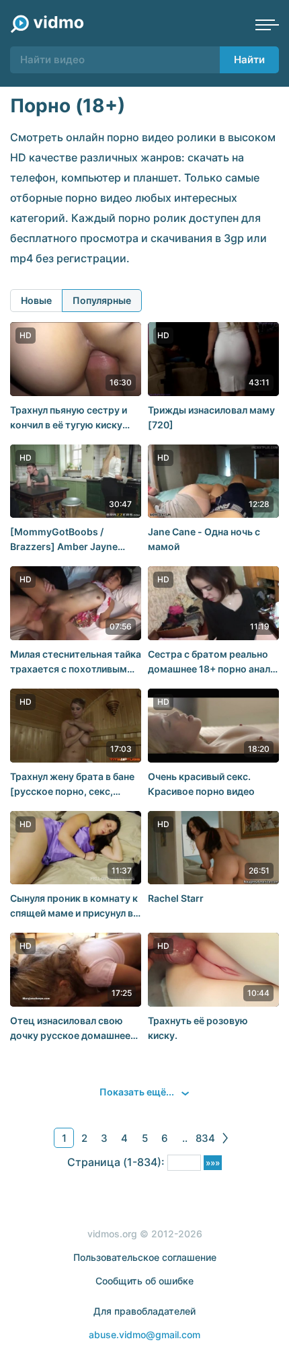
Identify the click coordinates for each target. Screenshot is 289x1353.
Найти (249, 59)
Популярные (102, 300)
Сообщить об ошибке (144, 1280)
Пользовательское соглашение (144, 1257)
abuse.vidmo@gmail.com (144, 1334)
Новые (36, 300)
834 (205, 1138)
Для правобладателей (144, 1311)
